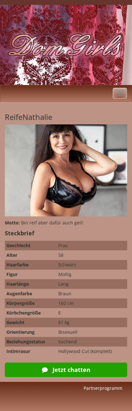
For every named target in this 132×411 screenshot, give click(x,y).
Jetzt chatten (70, 369)
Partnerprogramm (103, 388)
